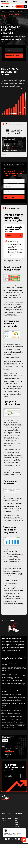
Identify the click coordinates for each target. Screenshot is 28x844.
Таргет (4, 820)
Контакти (17, 824)
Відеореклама (18, 813)
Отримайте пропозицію (12, 55)
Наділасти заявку (9, 197)
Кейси (16, 822)
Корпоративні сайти (7, 811)
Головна (4, 11)
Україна (5, 740)
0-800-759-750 (8, 754)
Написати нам (20, 6)
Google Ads (18, 807)
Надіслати (9, 235)
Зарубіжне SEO (6, 807)
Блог (16, 820)
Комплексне (5, 809)
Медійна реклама (19, 811)
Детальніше (5, 3)
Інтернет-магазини (7, 813)
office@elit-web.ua (8, 756)
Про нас (17, 818)
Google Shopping (19, 809)
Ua (14, 6)
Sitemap (17, 826)
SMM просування (6, 818)
